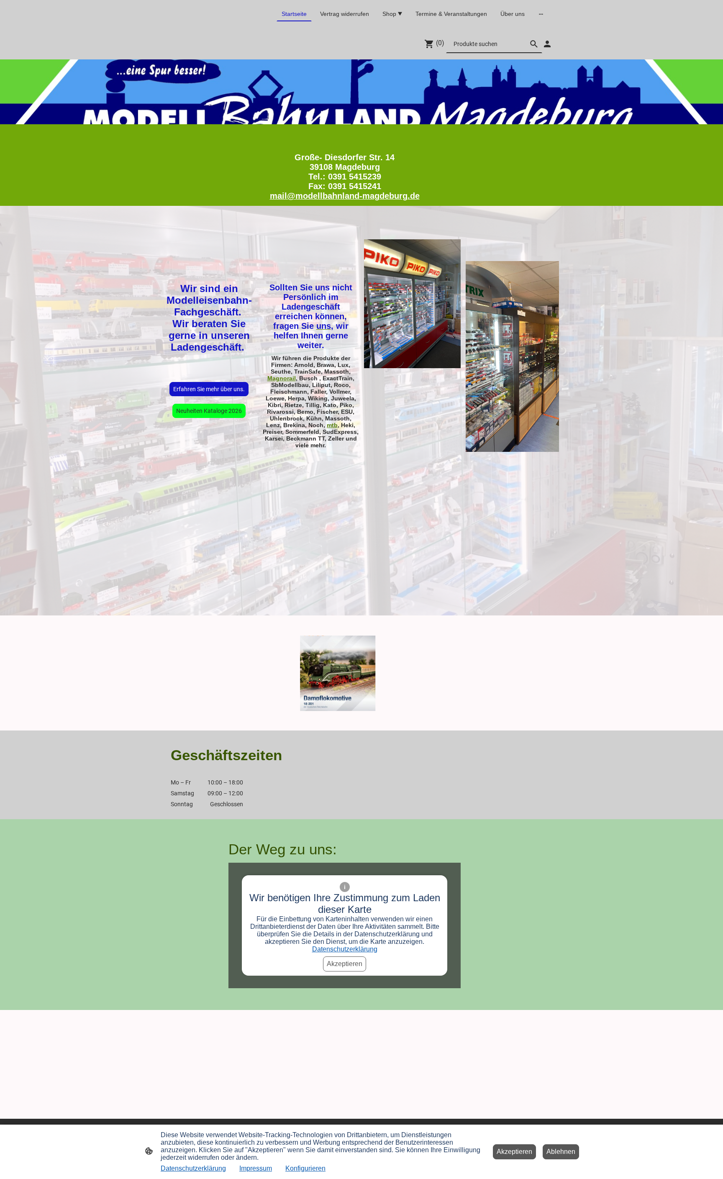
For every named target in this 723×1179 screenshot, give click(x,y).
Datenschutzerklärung (344, 949)
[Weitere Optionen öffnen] (541, 13)
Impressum (255, 1168)
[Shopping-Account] (547, 44)
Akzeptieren (344, 963)
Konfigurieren (305, 1168)
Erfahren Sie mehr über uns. (209, 389)
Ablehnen (560, 1151)
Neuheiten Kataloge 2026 (209, 411)
